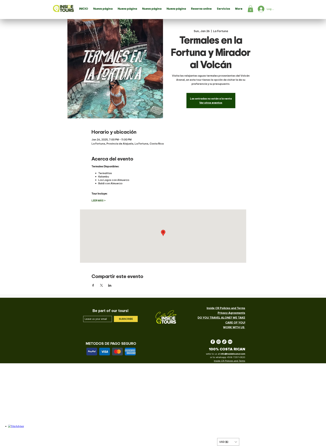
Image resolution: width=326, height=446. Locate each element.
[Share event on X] (101, 285)
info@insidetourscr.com (233, 353)
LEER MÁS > (99, 200)
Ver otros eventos (210, 102)
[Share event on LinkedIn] (109, 285)
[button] (250, 8)
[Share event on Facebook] (93, 285)
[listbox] (228, 442)
